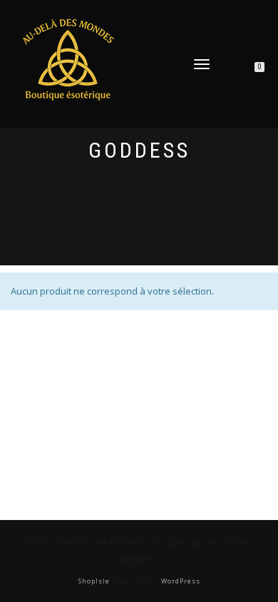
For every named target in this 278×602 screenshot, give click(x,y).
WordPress (179, 581)
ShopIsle (95, 581)
